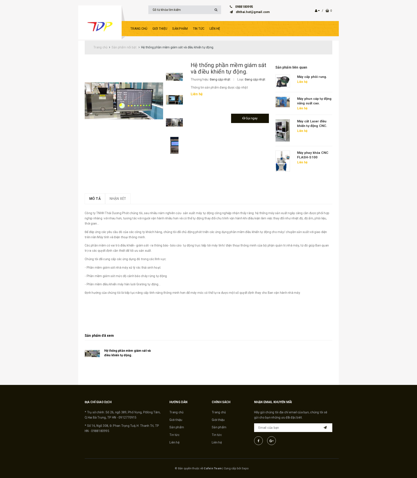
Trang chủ (138, 28)
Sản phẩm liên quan (291, 67)
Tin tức (199, 28)
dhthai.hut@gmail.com (253, 12)
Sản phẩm (180, 28)
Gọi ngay (251, 118)
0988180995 (244, 6)
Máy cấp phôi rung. (312, 77)
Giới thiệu (159, 28)
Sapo (245, 468)
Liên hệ (215, 28)
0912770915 (128, 417)
